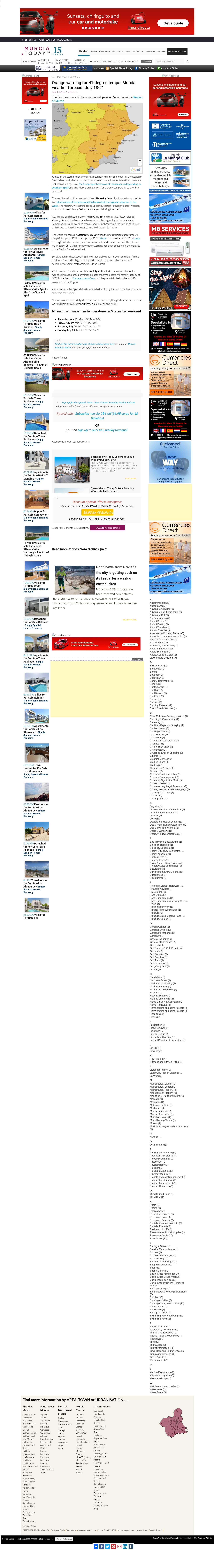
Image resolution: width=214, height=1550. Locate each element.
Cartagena (27, 1417)
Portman (27, 1484)
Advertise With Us (205, 1538)
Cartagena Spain (58, 1530)
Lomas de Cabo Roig (101, 1507)
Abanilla (79, 1414)
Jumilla (120, 51)
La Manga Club (30, 1432)
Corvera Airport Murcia (86, 1530)
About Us (193, 1538)
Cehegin (62, 1430)
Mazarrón (150, 51)
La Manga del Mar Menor (29, 1437)
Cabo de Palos (29, 1414)
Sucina (79, 1472)
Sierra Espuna (46, 1469)
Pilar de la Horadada (27, 1474)
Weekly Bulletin (155, 1530)
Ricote (79, 1469)
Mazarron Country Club (100, 1470)
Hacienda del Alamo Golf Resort (46, 1445)
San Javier (161, 51)
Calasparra (63, 1421)
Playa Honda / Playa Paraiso (29, 1480)
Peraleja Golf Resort (82, 1465)
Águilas (94, 51)
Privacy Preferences (64, 1539)
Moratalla (62, 1442)
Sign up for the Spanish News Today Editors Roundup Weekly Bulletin (98, 402)
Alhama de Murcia (107, 51)
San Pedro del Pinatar (29, 1498)
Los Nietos (27, 1460)
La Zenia (98, 1502)
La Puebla (27, 1442)
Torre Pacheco (29, 1521)
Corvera (80, 1429)
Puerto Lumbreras (45, 1465)
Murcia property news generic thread (132, 1530)
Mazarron (44, 1454)
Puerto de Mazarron (44, 1459)
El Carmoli (27, 1420)
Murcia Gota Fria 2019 (106, 1530)
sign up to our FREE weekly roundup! (103, 430)
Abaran (79, 1417)
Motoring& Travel (80, 61)
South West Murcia (47, 1408)
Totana (43, 1472)
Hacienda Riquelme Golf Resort (82, 1442)
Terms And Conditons (161, 1538)
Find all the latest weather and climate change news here (85, 343)
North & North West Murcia (65, 1410)
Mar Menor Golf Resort (30, 1468)
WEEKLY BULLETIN (64, 40)
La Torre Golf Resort (29, 1446)
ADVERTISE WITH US (47, 40)
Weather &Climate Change (46, 61)
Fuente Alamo (46, 1439)
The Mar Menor (27, 1408)
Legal (185, 1538)
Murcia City (81, 1460)
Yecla (103, 238)
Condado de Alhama (46, 1434)
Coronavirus (71, 1530)
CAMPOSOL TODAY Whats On (36, 1530)
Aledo (43, 1417)
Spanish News (132, 61)
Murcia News (29, 61)
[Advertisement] (97, 689)
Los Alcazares (29, 1454)
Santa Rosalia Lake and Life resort (29, 1506)
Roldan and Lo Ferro (29, 1489)
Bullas (61, 1418)
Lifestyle (93, 61)
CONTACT (33, 40)
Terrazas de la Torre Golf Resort (29, 1515)
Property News (111, 61)
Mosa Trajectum (83, 1457)
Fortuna (61, 1436)
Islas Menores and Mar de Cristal (29, 1426)
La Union (27, 1451)
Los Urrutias (28, 1463)
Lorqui (79, 1448)
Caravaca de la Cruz (84, 278)
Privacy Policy (176, 1538)
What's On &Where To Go (63, 61)
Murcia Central (80, 1408)
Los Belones (28, 1457)
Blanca (79, 1426)
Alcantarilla (81, 1420)
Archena (80, 1423)
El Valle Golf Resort (81, 1434)
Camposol (45, 1429)
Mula (60, 1445)
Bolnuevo (44, 1426)
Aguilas (43, 1414)
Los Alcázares (138, 51)
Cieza (60, 1433)
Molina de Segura (80, 1453)
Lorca (127, 51)
